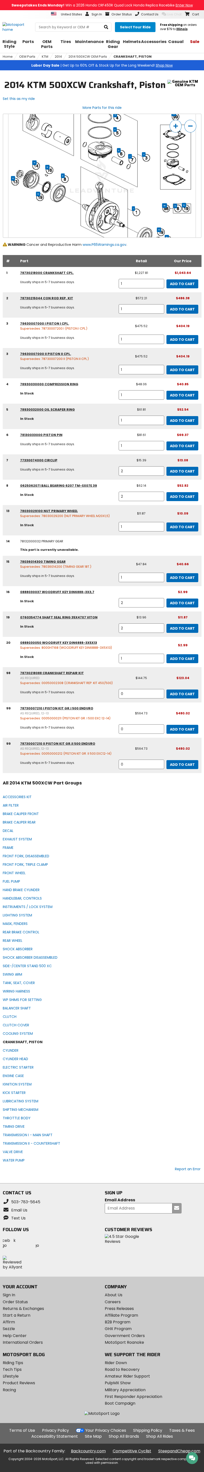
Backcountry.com (88, 1451)
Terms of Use (22, 1430)
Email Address (120, 1200)
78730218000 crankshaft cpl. (47, 273)
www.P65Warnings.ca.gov (104, 244)
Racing (9, 1390)
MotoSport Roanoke (124, 1342)
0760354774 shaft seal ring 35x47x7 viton (59, 617)
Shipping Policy (147, 1430)
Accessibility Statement (54, 1436)
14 (34, 163)
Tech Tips (12, 1369)
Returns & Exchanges (23, 1308)
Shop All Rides (159, 1436)
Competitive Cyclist (132, 1451)
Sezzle (9, 1329)
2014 (58, 56)
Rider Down (116, 1363)
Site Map (93, 1436)
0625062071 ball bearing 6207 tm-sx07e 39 (58, 485)
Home (8, 56)
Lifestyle (11, 1376)
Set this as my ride (19, 98)
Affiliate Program (121, 1315)
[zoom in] (176, 126)
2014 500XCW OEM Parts (87, 56)
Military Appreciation (125, 1390)
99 (174, 114)
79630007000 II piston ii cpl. (45, 354)
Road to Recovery (122, 1369)
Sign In (9, 1295)
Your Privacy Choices (105, 1430)
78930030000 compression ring (49, 384)
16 (47, 167)
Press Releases (119, 1308)
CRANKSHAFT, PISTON (132, 56)
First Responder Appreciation (133, 1396)
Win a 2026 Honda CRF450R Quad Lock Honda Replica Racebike (102, 5)
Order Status (15, 1302)
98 (164, 205)
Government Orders (125, 1336)
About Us (113, 1295)
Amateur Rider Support (127, 1376)
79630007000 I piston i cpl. (44, 323)
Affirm (9, 1322)
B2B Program (117, 1322)
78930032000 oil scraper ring (47, 409)
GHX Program (118, 1329)
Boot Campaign (120, 1403)
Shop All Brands (124, 1436)
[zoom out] (190, 126)
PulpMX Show (118, 1383)
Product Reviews (19, 1383)
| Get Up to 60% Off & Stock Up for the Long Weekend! (102, 65)
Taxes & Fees (182, 1430)
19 (38, 194)
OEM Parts (27, 56)
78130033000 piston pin (41, 435)
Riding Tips (13, 1363)
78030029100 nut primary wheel (49, 511)
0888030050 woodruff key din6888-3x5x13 (58, 643)
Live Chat (174, 14)
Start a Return (16, 1315)
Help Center (15, 1336)
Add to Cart (182, 283)
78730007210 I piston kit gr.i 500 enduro (56, 708)
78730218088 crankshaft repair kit (52, 673)
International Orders (23, 1342)
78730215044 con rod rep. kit (46, 298)
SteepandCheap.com (179, 1451)
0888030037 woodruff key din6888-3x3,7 (57, 592)
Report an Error (188, 1169)
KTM (45, 56)
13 (13, 178)
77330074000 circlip (38, 460)
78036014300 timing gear (43, 562)
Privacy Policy (55, 1430)
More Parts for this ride (102, 107)
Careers (113, 1302)
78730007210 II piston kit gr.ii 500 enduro (57, 743)
